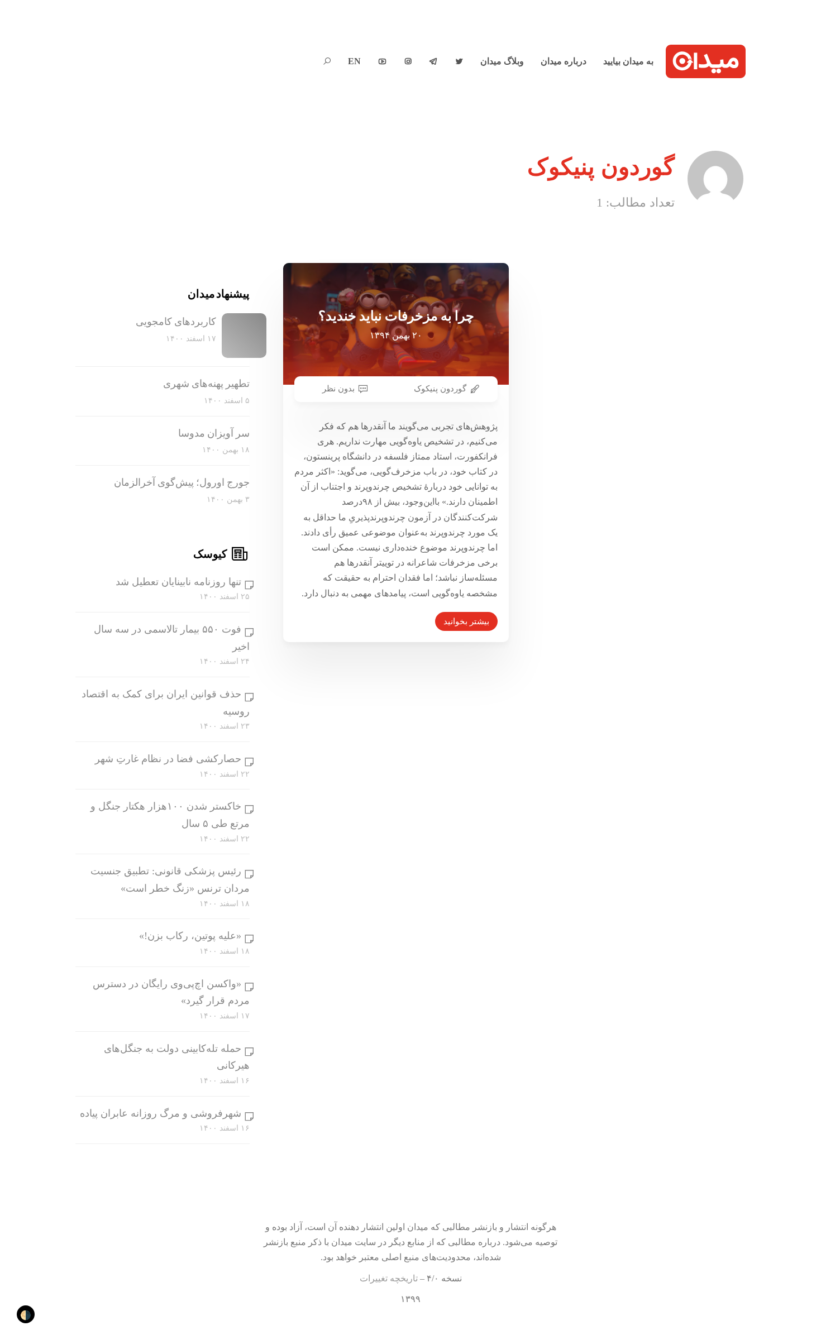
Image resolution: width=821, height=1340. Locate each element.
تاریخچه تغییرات (389, 1278)
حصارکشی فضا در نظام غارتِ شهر (168, 758)
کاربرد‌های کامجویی (176, 321)
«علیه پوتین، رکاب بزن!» (190, 935)
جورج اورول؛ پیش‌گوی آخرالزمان (182, 482)
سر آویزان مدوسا (214, 433)
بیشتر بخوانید (466, 621)
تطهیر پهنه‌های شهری (206, 383)
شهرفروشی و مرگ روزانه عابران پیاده (160, 1113)
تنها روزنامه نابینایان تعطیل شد (178, 581)
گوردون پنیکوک (440, 388)
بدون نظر (338, 388)
